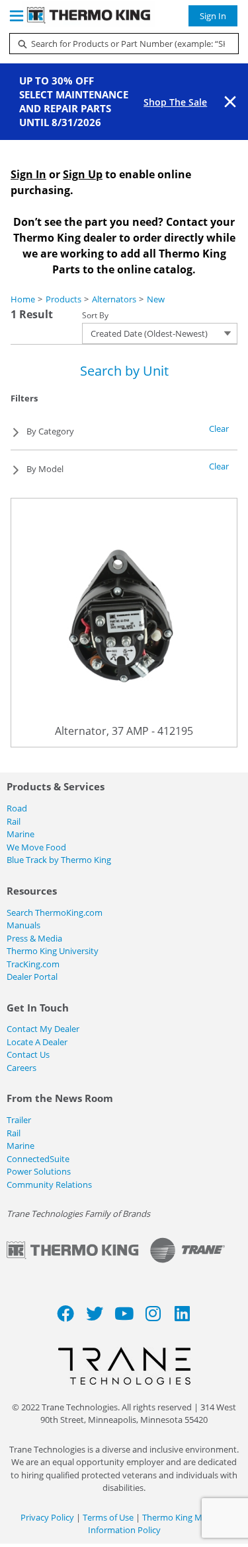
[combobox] (118, 43)
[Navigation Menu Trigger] (16, 15)
